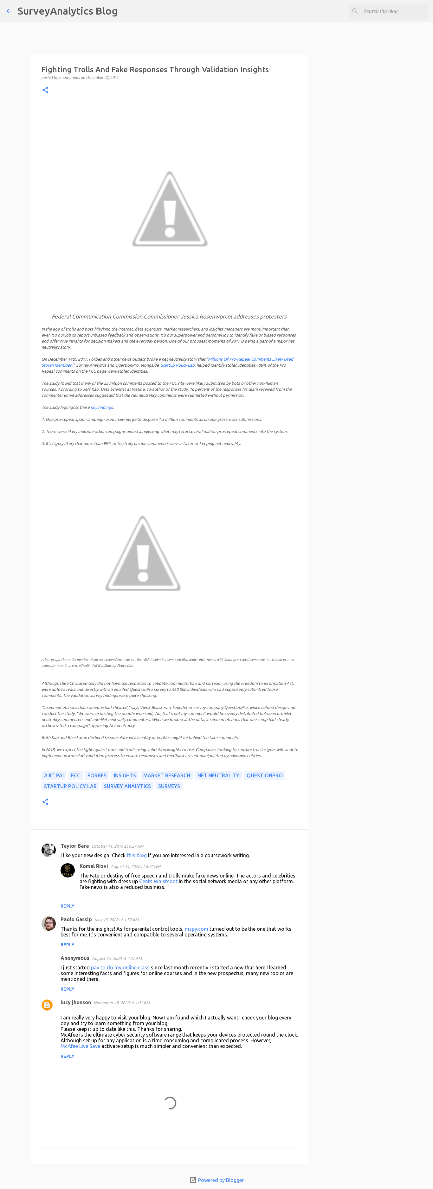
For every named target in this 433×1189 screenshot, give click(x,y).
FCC (75, 775)
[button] (45, 90)
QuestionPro (265, 775)
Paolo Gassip (76, 919)
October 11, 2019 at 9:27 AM (117, 846)
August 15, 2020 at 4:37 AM (117, 958)
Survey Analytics (127, 786)
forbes (97, 775)
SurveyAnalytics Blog (68, 10)
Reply (67, 906)
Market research (166, 775)
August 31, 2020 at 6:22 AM (135, 866)
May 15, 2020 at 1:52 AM (116, 919)
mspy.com (196, 929)
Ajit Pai (54, 775)
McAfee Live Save (80, 1046)
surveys (169, 786)
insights (125, 775)
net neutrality (218, 775)
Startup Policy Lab (178, 365)
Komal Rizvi (94, 866)
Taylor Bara (75, 846)
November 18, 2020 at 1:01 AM (122, 1002)
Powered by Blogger (220, 1180)
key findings (102, 407)
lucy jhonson (76, 1002)
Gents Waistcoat (158, 881)
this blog (137, 855)
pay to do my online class (120, 967)
